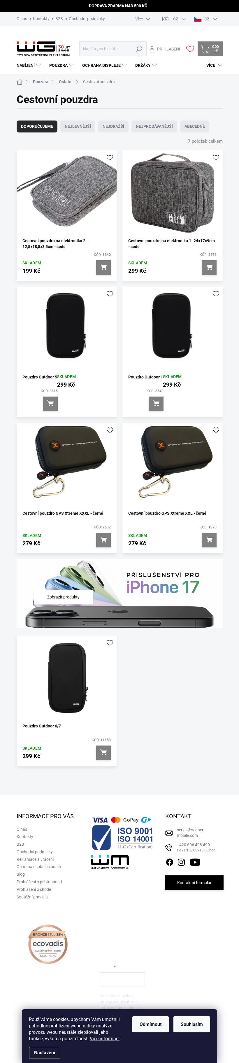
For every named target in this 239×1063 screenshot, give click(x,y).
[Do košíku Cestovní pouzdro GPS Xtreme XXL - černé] (209, 540)
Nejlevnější (78, 126)
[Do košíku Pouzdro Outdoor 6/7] (103, 753)
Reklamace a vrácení (35, 859)
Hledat (139, 48)
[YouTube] (195, 861)
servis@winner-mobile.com (191, 833)
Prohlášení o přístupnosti (39, 881)
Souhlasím (192, 1024)
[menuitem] (29, 65)
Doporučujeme (37, 126)
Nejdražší (113, 126)
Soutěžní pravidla (32, 897)
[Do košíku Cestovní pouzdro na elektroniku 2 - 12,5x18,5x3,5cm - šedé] (103, 267)
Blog (21, 874)
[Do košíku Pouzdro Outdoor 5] (50, 404)
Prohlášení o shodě (34, 889)
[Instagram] (181, 861)
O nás (22, 18)
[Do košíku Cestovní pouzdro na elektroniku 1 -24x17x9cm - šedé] (209, 267)
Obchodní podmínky (87, 18)
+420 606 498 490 (196, 847)
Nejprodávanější (154, 126)
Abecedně (194, 126)
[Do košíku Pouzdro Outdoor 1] (156, 404)
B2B (59, 18)
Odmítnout (150, 1024)
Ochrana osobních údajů (39, 866)
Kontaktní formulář (194, 882)
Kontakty (41, 18)
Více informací (104, 1038)
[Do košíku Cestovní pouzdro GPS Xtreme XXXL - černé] (103, 540)
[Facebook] (169, 861)
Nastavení (44, 1052)
